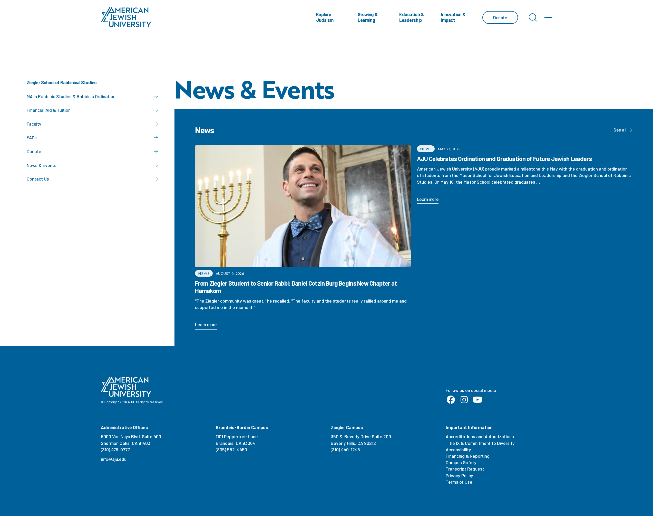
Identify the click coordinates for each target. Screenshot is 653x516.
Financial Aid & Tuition (49, 110)
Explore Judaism (325, 17)
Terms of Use (459, 482)
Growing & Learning (368, 17)
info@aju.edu (113, 459)
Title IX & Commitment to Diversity (480, 443)
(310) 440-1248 (345, 449)
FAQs (32, 137)
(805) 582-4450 (231, 449)
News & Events (41, 165)
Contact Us (38, 179)
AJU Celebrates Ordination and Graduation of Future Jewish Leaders (504, 158)
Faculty (34, 124)
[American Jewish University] (126, 17)
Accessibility (458, 449)
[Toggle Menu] (548, 17)
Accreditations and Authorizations (480, 436)
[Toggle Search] (533, 17)
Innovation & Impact (453, 17)
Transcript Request (465, 469)
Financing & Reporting (468, 456)
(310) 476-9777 (115, 449)
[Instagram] (464, 400)
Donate (34, 151)
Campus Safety (461, 462)
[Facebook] (451, 400)
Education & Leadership (411, 17)
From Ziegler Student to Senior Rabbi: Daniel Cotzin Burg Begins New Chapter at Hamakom (296, 286)
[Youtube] (477, 400)
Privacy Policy (459, 475)
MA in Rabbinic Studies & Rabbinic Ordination (71, 96)
